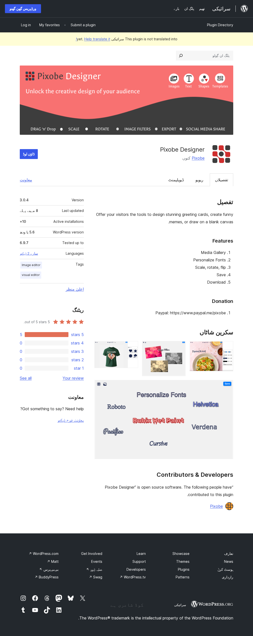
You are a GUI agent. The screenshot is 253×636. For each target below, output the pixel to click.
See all (26, 378)
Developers (136, 569)
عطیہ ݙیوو (94, 569)
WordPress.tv (133, 577)
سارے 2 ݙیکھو (29, 253)
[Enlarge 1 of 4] (226, 347)
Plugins (184, 569)
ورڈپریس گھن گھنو (23, 8)
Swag (95, 577)
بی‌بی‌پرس (49, 569)
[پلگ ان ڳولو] (181, 56)
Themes (183, 561)
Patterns (183, 577)
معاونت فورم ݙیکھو (71, 420)
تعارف (228, 553)
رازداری (227, 577)
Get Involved (91, 553)
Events (96, 561)
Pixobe (198, 158)
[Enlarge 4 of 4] (226, 386)
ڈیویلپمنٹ (176, 179)
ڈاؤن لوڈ (29, 154)
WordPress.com (44, 553)
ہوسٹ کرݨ (225, 569)
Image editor (31, 265)
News (228, 561)
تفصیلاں (221, 179)
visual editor (31, 275)
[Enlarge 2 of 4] (178, 347)
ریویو (199, 179)
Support (139, 561)
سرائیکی (180, 605)
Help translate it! (93, 39)
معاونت (26, 179)
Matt (53, 561)
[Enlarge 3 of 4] (131, 347)
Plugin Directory (220, 25)
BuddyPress (47, 577)
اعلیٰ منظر (75, 289)
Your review (73, 378)
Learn (141, 553)
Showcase (181, 553)
